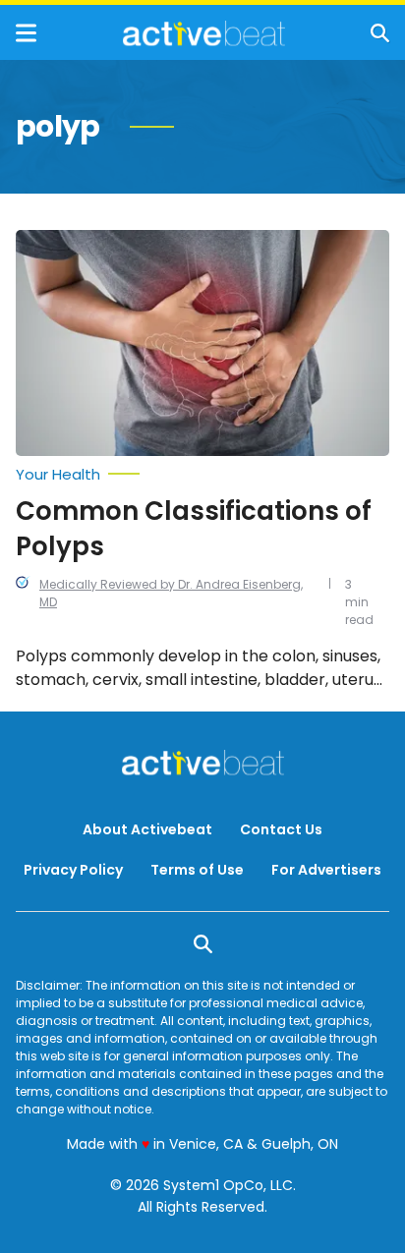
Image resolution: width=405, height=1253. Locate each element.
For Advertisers (326, 870)
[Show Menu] (26, 33)
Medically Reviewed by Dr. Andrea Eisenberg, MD (171, 593)
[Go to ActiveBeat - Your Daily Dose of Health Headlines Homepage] (204, 33)
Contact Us (281, 829)
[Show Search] (380, 33)
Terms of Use (197, 870)
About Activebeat (147, 829)
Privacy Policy (73, 870)
